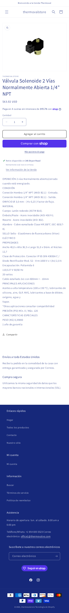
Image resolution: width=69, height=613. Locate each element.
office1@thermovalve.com (36, 536)
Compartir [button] (11, 334)
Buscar (10, 485)
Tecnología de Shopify (45, 607)
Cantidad (7, 115)
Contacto (12, 435)
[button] (6, 12)
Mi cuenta (12, 464)
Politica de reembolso (19, 500)
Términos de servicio (18, 492)
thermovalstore (28, 607)
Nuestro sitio (14, 442)
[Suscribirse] (56, 556)
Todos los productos (18, 427)
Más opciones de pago (35, 151)
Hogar (10, 419)
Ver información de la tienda (21, 169)
